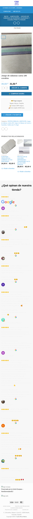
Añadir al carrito (19, 88)
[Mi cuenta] (28, 3)
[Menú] (2, 3)
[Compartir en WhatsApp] (2, 128)
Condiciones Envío (16, 508)
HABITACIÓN (14, 16)
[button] (12, 115)
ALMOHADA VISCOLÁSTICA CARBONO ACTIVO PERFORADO (6, 159)
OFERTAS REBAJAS (13, 121)
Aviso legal (6, 506)
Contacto (25, 509)
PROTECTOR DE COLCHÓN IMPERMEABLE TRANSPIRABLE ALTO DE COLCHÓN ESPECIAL (23, 160)
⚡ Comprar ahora (16, 93)
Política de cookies (11, 509)
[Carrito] (31, 3)
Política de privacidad (22, 506)
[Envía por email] (6, 128)
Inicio (6, 16)
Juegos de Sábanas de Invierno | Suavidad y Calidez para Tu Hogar (16, 18)
